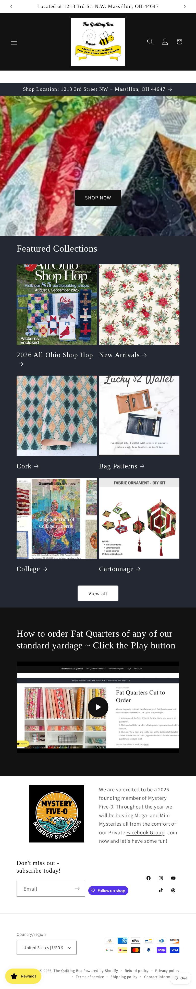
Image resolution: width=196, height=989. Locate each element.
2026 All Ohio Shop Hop (55, 355)
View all (98, 593)
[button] (14, 42)
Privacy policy (167, 970)
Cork (24, 466)
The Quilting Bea (68, 970)
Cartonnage (116, 569)
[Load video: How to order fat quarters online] (98, 707)
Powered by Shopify (100, 970)
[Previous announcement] (11, 6)
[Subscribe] (77, 889)
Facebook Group (145, 832)
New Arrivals (119, 355)
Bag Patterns (118, 466)
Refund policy (137, 970)
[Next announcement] (184, 6)
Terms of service (90, 976)
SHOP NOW (98, 197)
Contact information (161, 976)
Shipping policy (124, 976)
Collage (28, 569)
